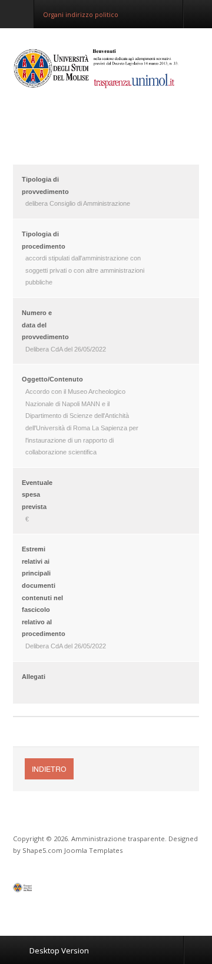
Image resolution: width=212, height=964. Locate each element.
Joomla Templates (93, 850)
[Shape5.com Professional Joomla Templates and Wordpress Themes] (38, 890)
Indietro (49, 769)
